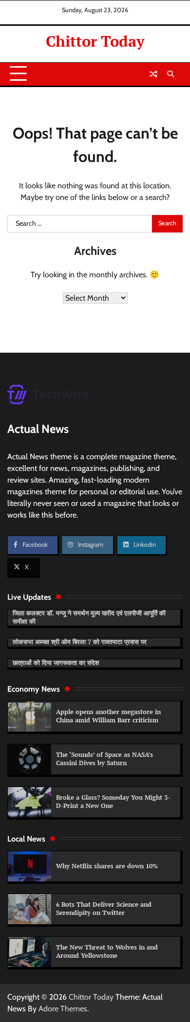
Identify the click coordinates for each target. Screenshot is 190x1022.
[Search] (170, 74)
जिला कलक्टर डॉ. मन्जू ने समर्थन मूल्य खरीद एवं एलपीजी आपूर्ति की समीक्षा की (89, 617)
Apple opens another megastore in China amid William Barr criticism (108, 716)
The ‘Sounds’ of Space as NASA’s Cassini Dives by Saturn (104, 759)
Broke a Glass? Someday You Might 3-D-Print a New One (113, 801)
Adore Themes (62, 1008)
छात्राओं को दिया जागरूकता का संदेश (56, 663)
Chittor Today (95, 41)
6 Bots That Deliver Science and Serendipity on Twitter (104, 908)
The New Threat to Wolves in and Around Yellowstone (107, 951)
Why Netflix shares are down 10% (107, 866)
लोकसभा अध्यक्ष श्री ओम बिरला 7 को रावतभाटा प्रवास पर (80, 642)
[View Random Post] (153, 74)
